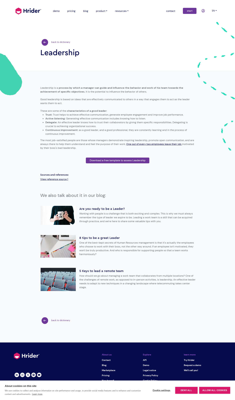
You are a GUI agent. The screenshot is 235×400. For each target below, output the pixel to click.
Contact (106, 360)
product (100, 11)
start (189, 10)
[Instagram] (22, 374)
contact (170, 11)
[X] (28, 374)
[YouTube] (39, 374)
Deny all (186, 390)
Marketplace (108, 370)
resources (121, 11)
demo (56, 11)
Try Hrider (189, 360)
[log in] (203, 11)
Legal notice (149, 370)
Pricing (106, 375)
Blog (104, 365)
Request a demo (192, 365)
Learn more (37, 394)
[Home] (28, 11)
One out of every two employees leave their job (154, 144)
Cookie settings (161, 390)
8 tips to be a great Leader (99, 238)
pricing (71, 11)
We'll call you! (191, 370)
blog (85, 11)
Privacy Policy (150, 375)
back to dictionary (60, 42)
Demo (146, 365)
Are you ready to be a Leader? (102, 208)
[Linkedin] (17, 374)
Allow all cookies (214, 390)
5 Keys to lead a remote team (101, 271)
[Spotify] (33, 374)
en (213, 10)
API (145, 360)
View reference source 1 (54, 179)
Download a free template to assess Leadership (117, 160)
